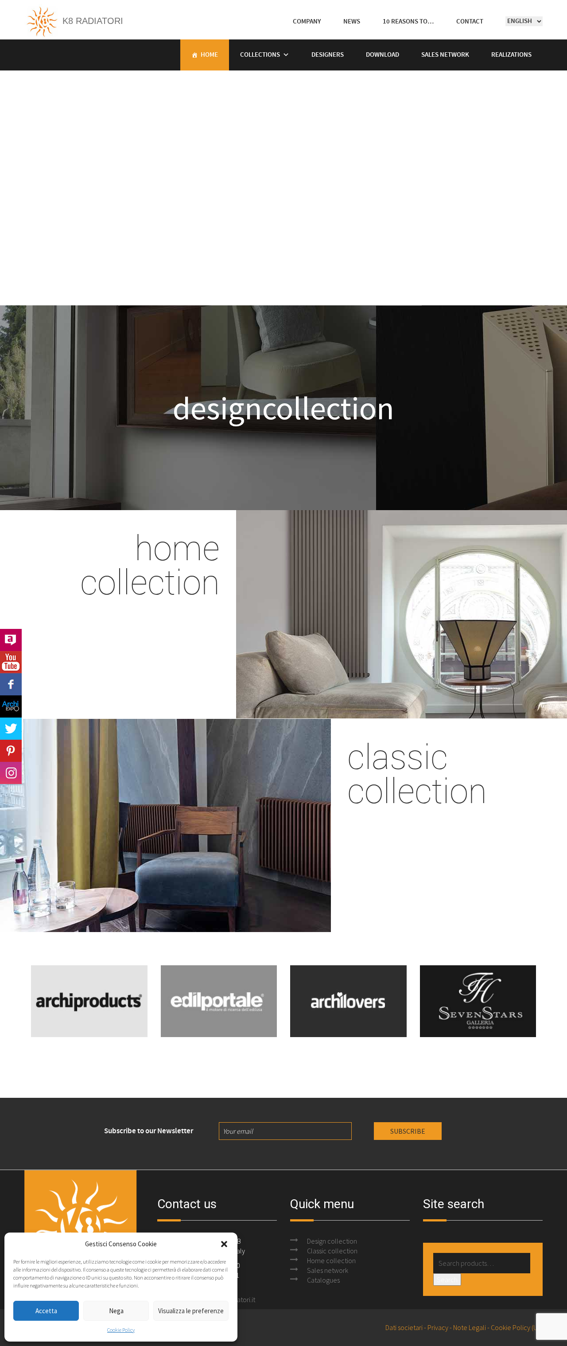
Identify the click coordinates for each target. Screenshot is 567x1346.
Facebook (11, 684)
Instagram (11, 773)
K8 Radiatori (91, 21)
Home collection (331, 1260)
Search (447, 1279)
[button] (224, 1244)
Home (209, 55)
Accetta (46, 1311)
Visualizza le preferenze (191, 1311)
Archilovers (11, 640)
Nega (116, 1311)
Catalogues (323, 1280)
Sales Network (445, 55)
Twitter (11, 729)
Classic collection (332, 1250)
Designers (327, 55)
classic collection (417, 773)
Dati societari (404, 1327)
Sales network (327, 1270)
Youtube (11, 662)
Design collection (332, 1241)
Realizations (511, 55)
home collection (150, 564)
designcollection (283, 407)
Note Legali (469, 1327)
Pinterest (11, 751)
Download (382, 55)
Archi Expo (11, 706)
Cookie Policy (121, 1329)
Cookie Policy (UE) (517, 1327)
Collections (260, 55)
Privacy (437, 1327)
